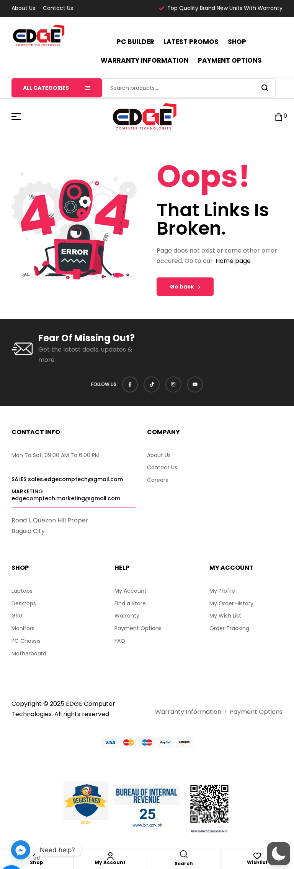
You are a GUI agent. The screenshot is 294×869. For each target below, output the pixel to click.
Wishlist (257, 862)
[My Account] (110, 856)
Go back (182, 286)
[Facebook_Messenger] (20, 849)
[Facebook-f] (130, 384)
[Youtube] (195, 384)
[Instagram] (173, 384)
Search (265, 88)
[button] (278, 853)
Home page (233, 260)
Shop (36, 862)
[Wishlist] (257, 856)
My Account (110, 862)
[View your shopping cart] (279, 116)
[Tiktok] (152, 384)
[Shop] (37, 856)
